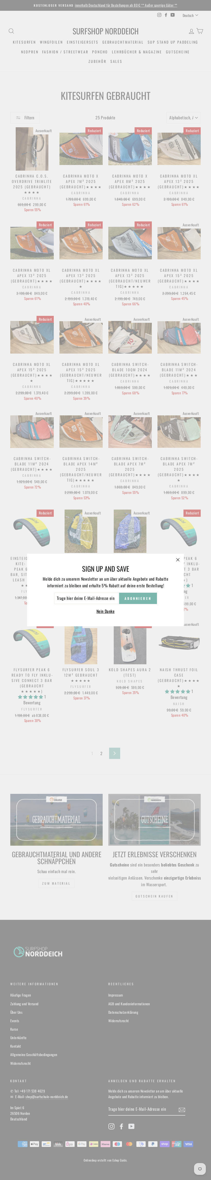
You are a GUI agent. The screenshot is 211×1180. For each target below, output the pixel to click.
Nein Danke (105, 611)
